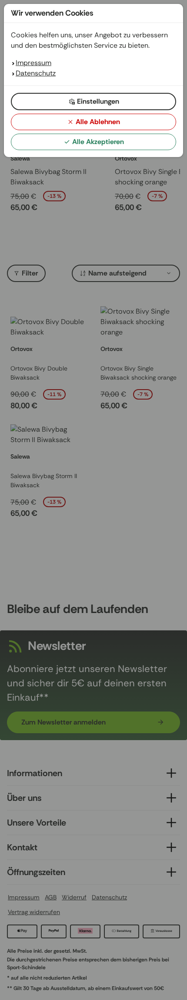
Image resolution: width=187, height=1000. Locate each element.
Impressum (33, 62)
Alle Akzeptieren (98, 141)
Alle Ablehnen (98, 121)
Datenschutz (36, 73)
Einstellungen (98, 101)
